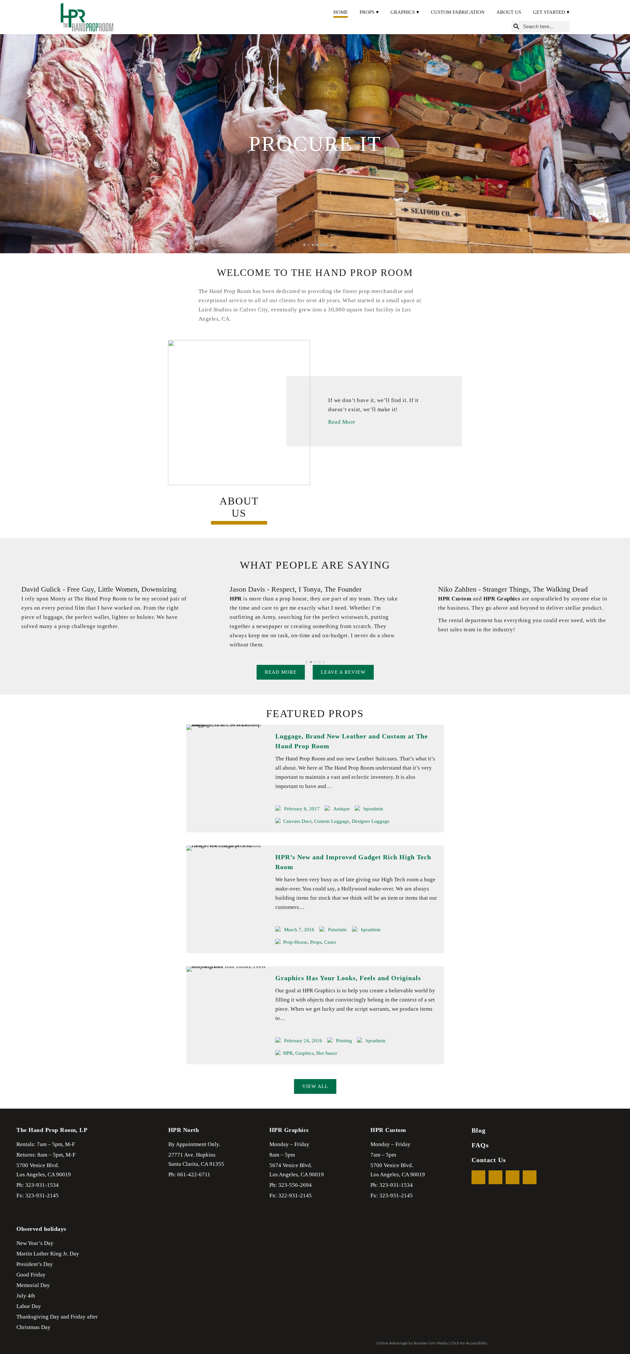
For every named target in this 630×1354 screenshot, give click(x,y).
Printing (344, 1040)
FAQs (480, 1145)
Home (340, 12)
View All (315, 1086)
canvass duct (297, 821)
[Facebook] (478, 1177)
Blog (479, 1130)
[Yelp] (512, 1177)
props (316, 942)
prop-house (295, 942)
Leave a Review (343, 672)
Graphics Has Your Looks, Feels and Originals (348, 978)
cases (330, 942)
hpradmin (373, 808)
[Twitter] (495, 1177)
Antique (341, 808)
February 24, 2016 (303, 1040)
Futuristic (337, 929)
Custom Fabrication (458, 12)
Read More (341, 422)
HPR (288, 1053)
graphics (304, 1053)
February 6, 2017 (302, 808)
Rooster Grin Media (431, 1343)
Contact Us (489, 1159)
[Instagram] (529, 1177)
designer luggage (370, 821)
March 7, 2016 (299, 929)
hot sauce (326, 1053)
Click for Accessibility (469, 1343)
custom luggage (331, 821)
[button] (304, 245)
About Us (508, 12)
